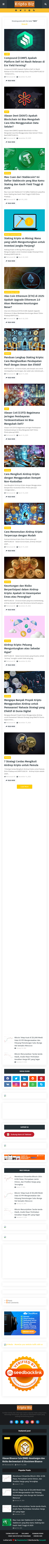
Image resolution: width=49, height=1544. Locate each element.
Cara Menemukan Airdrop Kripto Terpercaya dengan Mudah (23, 533)
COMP (7, 54)
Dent (6, 112)
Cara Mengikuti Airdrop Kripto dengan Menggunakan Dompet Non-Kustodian (22, 477)
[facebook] (16, 10)
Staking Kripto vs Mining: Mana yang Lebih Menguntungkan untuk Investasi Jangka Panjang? (24, 242)
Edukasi (7, 353)
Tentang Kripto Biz (12, 1533)
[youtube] (24, 1084)
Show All (24, 24)
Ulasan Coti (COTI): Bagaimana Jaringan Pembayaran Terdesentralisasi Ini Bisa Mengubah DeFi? (22, 418)
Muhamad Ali (10, 77)
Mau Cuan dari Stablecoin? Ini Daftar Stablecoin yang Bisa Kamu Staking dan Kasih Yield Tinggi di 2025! (24, 182)
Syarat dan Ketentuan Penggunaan (19, 1536)
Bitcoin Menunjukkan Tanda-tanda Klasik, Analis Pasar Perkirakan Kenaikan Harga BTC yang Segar (28, 1056)
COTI (6, 409)
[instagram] (25, 10)
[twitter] (20, 10)
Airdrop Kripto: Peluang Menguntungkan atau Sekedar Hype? (22, 648)
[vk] (7, 1084)
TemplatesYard (22, 1540)
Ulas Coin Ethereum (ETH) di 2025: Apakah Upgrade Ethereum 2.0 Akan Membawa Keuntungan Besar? (24, 301)
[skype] (33, 10)
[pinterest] (29, 10)
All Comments (13, 1303)
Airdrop (7, 173)
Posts (10, 1301)
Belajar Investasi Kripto (12, 234)
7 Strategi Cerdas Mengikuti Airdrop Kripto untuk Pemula (21, 763)
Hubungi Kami (38, 1536)
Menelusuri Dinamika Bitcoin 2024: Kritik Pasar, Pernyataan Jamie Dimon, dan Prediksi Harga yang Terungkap (28, 1180)
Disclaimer (25, 1533)
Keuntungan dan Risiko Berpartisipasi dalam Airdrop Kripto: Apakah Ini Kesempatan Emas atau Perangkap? (22, 591)
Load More (25, 787)
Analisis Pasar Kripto (12, 292)
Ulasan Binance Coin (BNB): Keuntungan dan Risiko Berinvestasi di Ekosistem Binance (23, 1460)
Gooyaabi (42, 1540)
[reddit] (32, 1078)
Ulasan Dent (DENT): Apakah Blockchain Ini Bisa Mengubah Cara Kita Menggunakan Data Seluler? (22, 121)
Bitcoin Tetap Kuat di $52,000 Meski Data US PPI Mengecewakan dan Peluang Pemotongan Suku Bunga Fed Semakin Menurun (29, 1041)
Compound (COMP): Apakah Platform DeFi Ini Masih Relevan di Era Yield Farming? (24, 61)
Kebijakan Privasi (37, 1533)
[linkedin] (24, 1078)
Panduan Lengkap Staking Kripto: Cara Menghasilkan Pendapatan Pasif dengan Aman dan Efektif (24, 361)
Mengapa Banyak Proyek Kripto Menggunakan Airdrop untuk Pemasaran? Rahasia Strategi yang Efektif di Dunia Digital (24, 705)
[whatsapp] (32, 1084)
